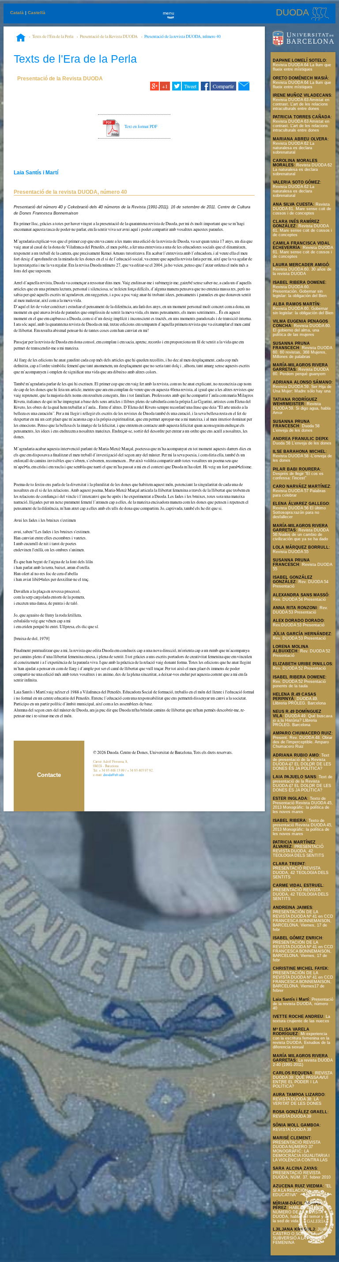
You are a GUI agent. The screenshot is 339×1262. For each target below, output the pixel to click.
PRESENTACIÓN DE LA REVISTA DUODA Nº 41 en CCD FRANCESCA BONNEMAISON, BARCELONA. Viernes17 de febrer (303, 982)
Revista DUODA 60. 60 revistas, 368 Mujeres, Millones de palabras (302, 352)
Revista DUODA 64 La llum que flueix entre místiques (302, 67)
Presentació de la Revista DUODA (109, 36)
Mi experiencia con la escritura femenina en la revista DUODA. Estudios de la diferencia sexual (301, 1040)
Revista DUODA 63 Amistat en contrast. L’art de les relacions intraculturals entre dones (301, 104)
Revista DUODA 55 (291, 552)
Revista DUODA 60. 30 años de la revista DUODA (302, 271)
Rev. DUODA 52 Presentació (299, 668)
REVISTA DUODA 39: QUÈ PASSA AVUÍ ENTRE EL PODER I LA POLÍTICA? (302, 1080)
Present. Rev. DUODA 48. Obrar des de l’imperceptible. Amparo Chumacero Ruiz (302, 742)
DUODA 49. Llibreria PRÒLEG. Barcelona (299, 701)
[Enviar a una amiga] (243, 86)
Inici (21, 38)
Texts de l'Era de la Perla (52, 36)
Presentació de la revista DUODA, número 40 (182, 36)
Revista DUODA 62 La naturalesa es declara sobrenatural (293, 147)
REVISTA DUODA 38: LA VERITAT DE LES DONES (297, 1101)
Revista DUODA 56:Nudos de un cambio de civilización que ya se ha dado (300, 534)
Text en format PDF (140, 126)
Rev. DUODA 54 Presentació (299, 599)
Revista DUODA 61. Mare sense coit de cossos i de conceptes (302, 208)
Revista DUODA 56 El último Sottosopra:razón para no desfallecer (299, 512)
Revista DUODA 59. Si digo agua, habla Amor (302, 408)
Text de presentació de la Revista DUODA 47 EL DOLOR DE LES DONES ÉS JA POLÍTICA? (302, 762)
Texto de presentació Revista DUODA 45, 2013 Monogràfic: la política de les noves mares (302, 827)
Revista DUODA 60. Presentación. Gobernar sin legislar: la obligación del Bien (300, 291)
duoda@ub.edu (113, 774)
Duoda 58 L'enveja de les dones (296, 428)
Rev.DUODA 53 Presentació (298, 625)
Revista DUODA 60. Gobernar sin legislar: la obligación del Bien (303, 310)
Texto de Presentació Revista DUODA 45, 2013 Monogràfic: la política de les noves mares (303, 805)
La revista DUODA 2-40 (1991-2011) (302, 1062)
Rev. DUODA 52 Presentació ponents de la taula (299, 683)
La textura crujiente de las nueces (301, 1018)
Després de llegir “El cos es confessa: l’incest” (298, 475)
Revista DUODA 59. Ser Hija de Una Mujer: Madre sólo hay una (302, 388)
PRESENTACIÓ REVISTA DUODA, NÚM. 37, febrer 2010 (302, 1175)
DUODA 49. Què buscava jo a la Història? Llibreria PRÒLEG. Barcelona (302, 720)
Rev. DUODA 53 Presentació (300, 610)
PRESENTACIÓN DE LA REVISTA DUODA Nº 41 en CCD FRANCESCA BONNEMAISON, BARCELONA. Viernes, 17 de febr (303, 921)
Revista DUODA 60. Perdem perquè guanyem (300, 371)
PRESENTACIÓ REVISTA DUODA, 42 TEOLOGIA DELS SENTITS (298, 851)
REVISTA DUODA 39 (292, 1116)
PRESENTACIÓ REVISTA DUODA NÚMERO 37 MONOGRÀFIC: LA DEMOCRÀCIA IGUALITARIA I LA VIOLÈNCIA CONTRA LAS (301, 1151)
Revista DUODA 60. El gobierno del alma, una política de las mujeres (302, 330)
